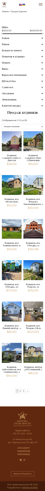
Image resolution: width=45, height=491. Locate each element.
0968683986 (23, 451)
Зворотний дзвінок (23, 474)
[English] (20, 5)
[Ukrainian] (23, 5)
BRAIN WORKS (30, 487)
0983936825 (23, 454)
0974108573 (24, 448)
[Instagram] (24, 460)
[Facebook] (21, 460)
